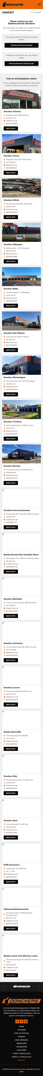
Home (32, 12)
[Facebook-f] (17, 1021)
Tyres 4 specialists (21, 1053)
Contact (21, 1060)
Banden (21, 1036)
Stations (22, 1030)
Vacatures (21, 1050)
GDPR (21, 1072)
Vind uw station (21, 1033)
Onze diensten (21, 1040)
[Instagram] (21, 1021)
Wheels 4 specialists (21, 1057)
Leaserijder (21, 1047)
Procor (38, 1069)
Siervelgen (21, 1043)
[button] (39, 4)
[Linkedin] (26, 1021)
